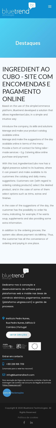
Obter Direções (18, 334)
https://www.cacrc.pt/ (12, 385)
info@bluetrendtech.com (20, 374)
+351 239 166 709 (15, 364)
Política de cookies (28, 417)
